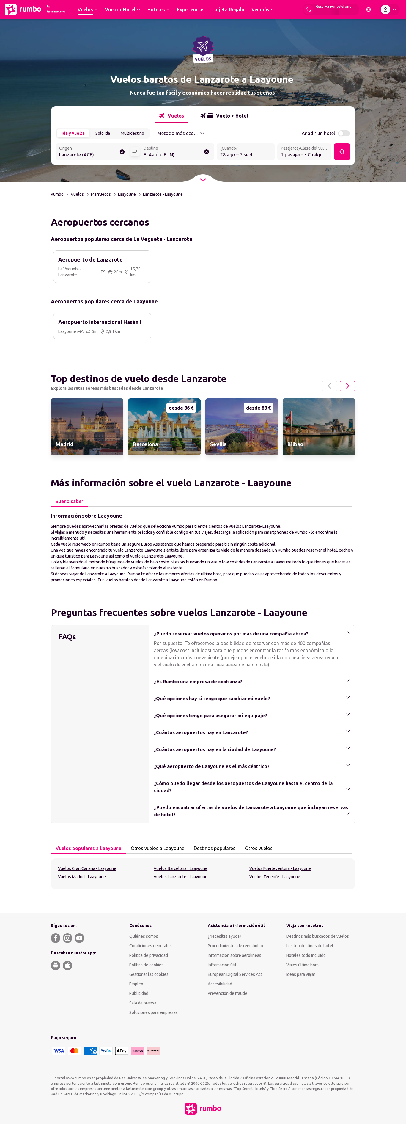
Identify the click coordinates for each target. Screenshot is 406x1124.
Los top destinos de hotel (309, 945)
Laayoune (127, 194)
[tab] (171, 116)
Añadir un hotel (318, 133)
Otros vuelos (259, 848)
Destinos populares (214, 848)
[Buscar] (342, 151)
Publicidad (138, 993)
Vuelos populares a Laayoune (88, 848)
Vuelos (77, 194)
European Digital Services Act (235, 974)
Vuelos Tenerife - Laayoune (274, 876)
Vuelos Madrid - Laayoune (82, 876)
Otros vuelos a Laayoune (157, 848)
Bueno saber (69, 501)
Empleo (136, 983)
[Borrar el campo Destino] (206, 151)
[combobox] (93, 152)
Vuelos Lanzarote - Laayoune (180, 876)
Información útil (222, 964)
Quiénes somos (143, 936)
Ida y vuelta (73, 133)
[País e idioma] (368, 9)
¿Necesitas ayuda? (224, 936)
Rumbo (57, 194)
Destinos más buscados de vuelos (317, 936)
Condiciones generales (150, 945)
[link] (87, 426)
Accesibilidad (220, 983)
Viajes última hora (302, 964)
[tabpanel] (203, 547)
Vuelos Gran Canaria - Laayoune (87, 868)
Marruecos (101, 194)
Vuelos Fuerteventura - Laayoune (280, 868)
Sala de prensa (142, 1003)
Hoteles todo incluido (306, 955)
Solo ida (102, 133)
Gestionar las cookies (149, 974)
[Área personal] (390, 9)
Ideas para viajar (300, 974)
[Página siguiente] (347, 386)
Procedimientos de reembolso (235, 945)
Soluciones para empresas (153, 1012)
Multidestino (132, 133)
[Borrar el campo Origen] (122, 151)
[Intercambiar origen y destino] (135, 151)
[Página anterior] (329, 386)
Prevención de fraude (227, 993)
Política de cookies (146, 964)
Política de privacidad (148, 955)
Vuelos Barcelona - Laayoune (180, 868)
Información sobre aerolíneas (234, 955)
